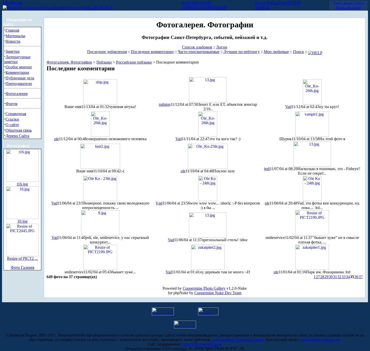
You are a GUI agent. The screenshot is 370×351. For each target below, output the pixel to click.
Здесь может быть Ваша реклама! (348, 5)
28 (322, 277)
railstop (164, 104)
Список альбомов (197, 47)
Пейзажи (104, 62)
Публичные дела (20, 78)
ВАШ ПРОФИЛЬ (196, 3)
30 (331, 277)
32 (339, 277)
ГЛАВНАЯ (12, 3)
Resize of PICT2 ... (22, 258)
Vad (288, 107)
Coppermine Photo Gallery (204, 288)
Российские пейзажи (134, 62)
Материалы (15, 36)
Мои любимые (276, 51)
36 (356, 277)
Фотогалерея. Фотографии (69, 62)
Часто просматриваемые (198, 51)
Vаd (159, 203)
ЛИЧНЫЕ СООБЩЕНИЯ (203, 7)
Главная (12, 30)
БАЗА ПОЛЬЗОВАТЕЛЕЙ (278, 3)
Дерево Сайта (17, 136)
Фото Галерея (22, 267)
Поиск (298, 51)
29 (326, 277)
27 (318, 277)
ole (56, 139)
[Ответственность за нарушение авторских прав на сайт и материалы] (185, 327)
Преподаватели (19, 83)
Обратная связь (19, 130)
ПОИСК (262, 7)
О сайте (12, 125)
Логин (221, 47)
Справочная (16, 114)
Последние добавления (107, 51)
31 (335, 277)
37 (361, 277)
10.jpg (22, 221)
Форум (11, 104)
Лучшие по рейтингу (242, 51)
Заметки (13, 51)
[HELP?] (315, 51)
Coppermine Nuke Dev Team (217, 293)
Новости (13, 41)
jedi (267, 169)
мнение (19, 67)
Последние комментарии (152, 51)
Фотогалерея (16, 93)
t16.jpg (22, 184)
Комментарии (17, 72)
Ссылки (12, 119)
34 (348, 277)
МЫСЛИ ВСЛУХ (97, 7)
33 (344, 277)
